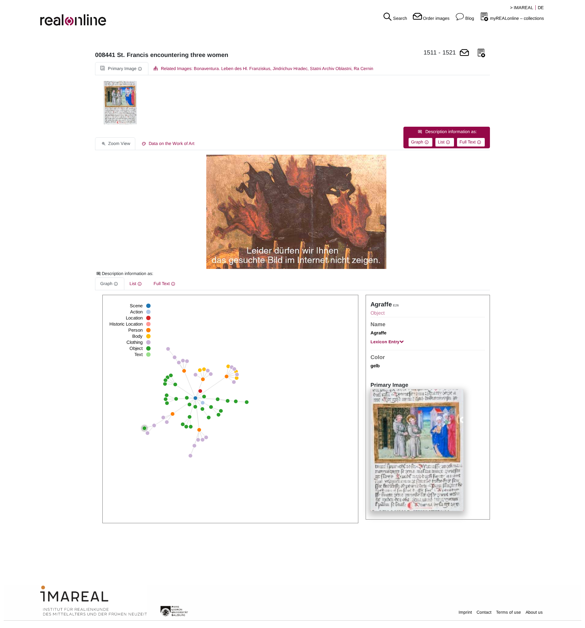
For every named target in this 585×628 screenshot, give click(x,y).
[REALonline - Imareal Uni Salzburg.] (97, 15)
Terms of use (508, 612)
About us (534, 612)
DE (541, 7)
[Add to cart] (464, 53)
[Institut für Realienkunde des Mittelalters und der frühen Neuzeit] (93, 600)
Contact (484, 612)
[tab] (121, 68)
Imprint (465, 612)
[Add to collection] (481, 53)
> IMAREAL (521, 7)
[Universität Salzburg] (174, 610)
